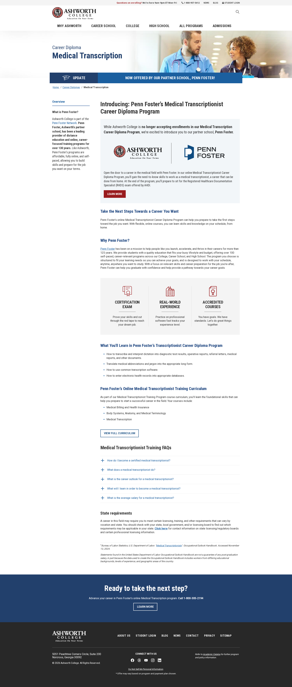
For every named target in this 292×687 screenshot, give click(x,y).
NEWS (177, 635)
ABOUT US (123, 635)
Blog (215, 3)
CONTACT (192, 635)
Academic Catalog (211, 654)
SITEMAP (226, 635)
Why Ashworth (69, 26)
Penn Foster (107, 248)
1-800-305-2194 (193, 598)
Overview (58, 101)
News (206, 3)
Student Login (232, 3)
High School (159, 26)
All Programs (191, 26)
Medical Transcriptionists (169, 545)
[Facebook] (132, 660)
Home (56, 87)
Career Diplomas (71, 87)
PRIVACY (209, 635)
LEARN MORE (114, 194)
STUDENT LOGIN (146, 635)
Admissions (222, 26)
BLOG (165, 635)
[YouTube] (146, 660)
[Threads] (139, 660)
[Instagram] (152, 660)
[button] (237, 12)
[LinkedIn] (159, 660)
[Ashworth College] (74, 13)
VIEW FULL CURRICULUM (119, 433)
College (132, 26)
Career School (103, 26)
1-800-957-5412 (192, 3)
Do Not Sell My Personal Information (145, 669)
